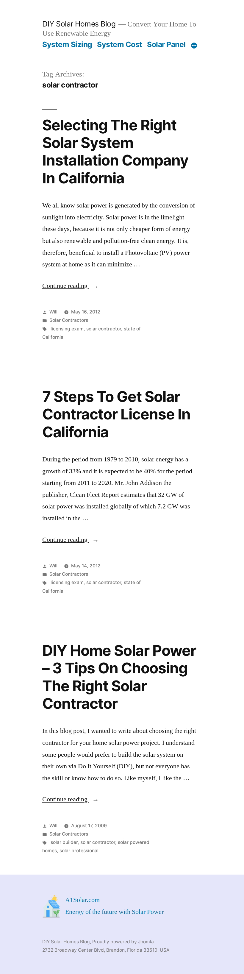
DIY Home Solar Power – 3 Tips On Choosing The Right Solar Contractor (119, 676)
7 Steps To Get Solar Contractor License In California (116, 414)
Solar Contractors (68, 320)
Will (53, 312)
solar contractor (103, 329)
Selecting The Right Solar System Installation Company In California (115, 151)
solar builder (64, 842)
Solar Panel (166, 44)
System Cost (119, 44)
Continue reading (70, 286)
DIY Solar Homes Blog (78, 23)
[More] (194, 45)
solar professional (79, 850)
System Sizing (67, 44)
